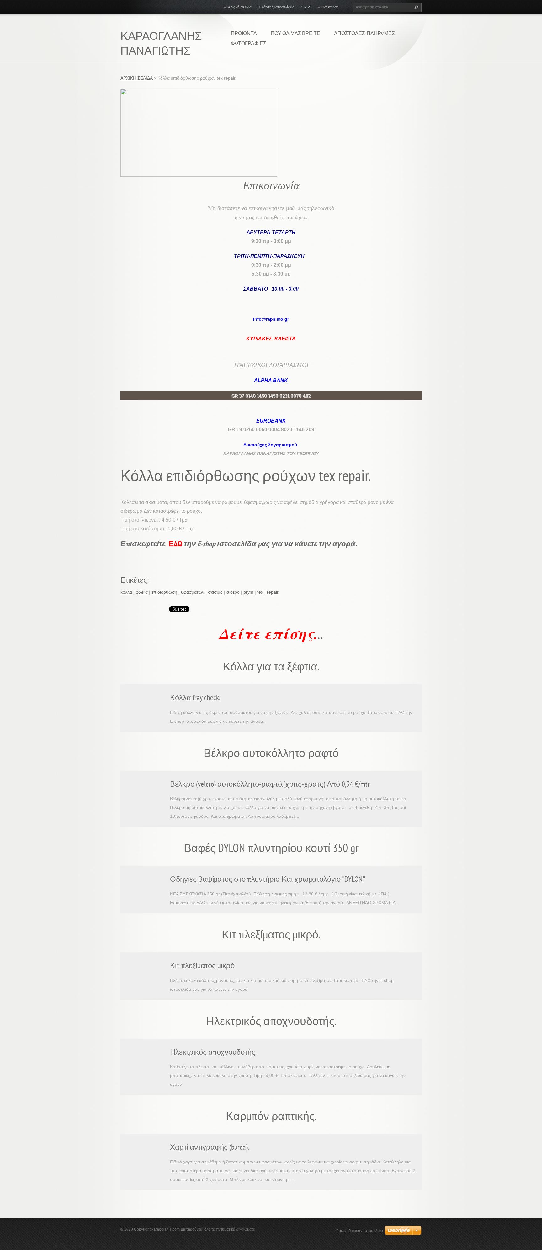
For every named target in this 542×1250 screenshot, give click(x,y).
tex (260, 592)
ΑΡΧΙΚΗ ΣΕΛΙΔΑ (136, 78)
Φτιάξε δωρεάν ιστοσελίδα (359, 1230)
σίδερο (233, 592)
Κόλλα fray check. (195, 697)
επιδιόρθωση (164, 592)
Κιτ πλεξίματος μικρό (202, 965)
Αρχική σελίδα (240, 7)
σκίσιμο (215, 592)
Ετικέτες (133, 580)
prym (248, 592)
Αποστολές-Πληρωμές (364, 33)
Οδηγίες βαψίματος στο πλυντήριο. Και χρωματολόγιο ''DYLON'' (267, 879)
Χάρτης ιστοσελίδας (277, 7)
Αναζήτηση (415, 7)
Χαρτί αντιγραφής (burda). (209, 1147)
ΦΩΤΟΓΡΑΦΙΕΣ (248, 43)
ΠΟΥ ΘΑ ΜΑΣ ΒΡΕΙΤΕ (295, 33)
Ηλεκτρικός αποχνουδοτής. (213, 1052)
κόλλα (126, 592)
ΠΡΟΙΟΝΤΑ (244, 33)
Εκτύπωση (330, 7)
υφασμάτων (192, 592)
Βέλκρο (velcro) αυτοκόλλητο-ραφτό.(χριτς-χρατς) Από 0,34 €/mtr (270, 784)
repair (273, 592)
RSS (307, 7)
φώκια (142, 592)
